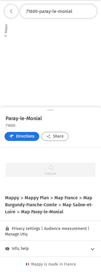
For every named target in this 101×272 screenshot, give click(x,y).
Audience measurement (65, 228)
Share (58, 136)
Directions (25, 136)
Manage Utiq (16, 234)
